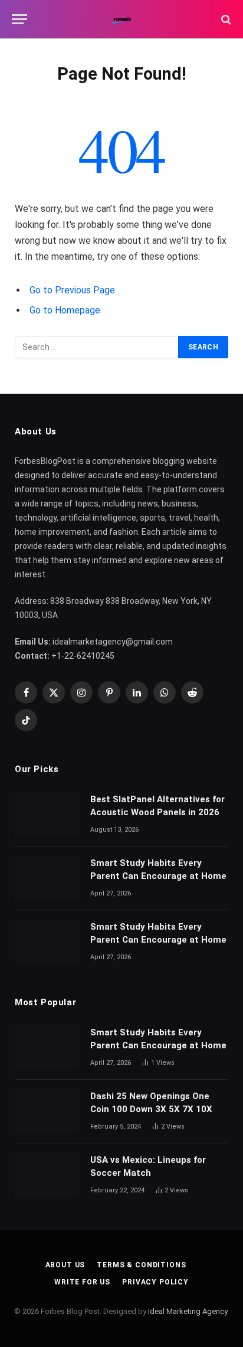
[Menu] (19, 19)
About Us (65, 1265)
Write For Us (82, 1282)
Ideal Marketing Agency (187, 1311)
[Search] (225, 19)
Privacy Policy (155, 1282)
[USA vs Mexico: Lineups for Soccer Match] (47, 1175)
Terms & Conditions (141, 1265)
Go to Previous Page (72, 290)
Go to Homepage (64, 310)
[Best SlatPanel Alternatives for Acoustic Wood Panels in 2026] (47, 814)
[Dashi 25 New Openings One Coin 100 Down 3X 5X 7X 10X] (47, 1111)
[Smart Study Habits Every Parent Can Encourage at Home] (47, 878)
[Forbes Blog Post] (122, 19)
